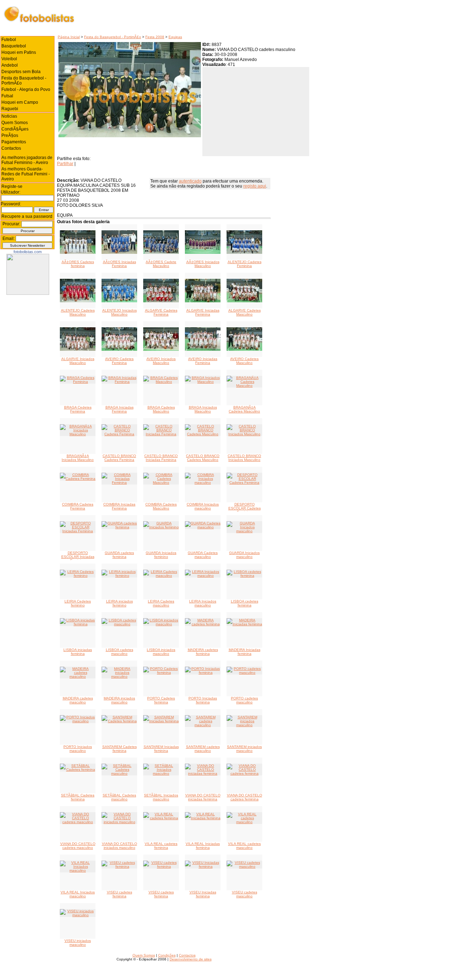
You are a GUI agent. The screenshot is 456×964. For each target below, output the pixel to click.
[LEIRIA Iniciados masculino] (203, 576)
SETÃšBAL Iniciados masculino (161, 797)
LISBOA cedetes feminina (244, 603)
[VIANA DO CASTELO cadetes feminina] (244, 773)
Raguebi (9, 108)
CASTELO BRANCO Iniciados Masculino (244, 458)
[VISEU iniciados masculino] (77, 915)
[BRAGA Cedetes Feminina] (77, 382)
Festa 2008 (154, 37)
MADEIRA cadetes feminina (203, 652)
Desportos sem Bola (21, 71)
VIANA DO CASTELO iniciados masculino (119, 846)
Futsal (7, 95)
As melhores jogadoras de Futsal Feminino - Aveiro (26, 160)
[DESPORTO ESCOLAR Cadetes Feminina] (244, 482)
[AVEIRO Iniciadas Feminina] (203, 350)
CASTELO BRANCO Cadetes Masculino (202, 458)
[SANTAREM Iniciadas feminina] (161, 721)
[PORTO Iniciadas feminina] (203, 673)
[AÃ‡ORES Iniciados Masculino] (203, 253)
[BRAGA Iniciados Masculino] (203, 382)
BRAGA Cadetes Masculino (161, 409)
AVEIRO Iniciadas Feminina (202, 361)
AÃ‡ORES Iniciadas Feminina (119, 264)
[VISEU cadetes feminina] (119, 866)
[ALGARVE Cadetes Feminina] (161, 301)
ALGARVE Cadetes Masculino (244, 312)
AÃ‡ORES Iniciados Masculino (202, 264)
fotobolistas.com (28, 252)
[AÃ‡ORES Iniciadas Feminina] (119, 253)
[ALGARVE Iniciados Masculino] (77, 350)
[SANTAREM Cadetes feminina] (119, 721)
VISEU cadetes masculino (244, 894)
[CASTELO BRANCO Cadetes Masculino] (203, 434)
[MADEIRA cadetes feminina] (203, 624)
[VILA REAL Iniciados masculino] (77, 870)
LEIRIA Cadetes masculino (161, 603)
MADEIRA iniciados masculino (119, 700)
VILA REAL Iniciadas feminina (203, 846)
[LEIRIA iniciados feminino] (119, 576)
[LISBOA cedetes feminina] (244, 576)
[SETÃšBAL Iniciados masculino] (161, 773)
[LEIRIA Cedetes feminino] (77, 576)
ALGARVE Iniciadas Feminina (202, 312)
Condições (167, 955)
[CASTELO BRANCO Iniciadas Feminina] (161, 434)
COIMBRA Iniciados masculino (203, 506)
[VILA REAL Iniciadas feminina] (203, 818)
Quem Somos (14, 122)
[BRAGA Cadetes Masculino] (161, 382)
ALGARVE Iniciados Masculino (77, 361)
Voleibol (9, 58)
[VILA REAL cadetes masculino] (244, 822)
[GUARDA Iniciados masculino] (244, 531)
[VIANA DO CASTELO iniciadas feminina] (203, 773)
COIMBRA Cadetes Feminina (77, 506)
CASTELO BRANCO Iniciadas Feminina (161, 458)
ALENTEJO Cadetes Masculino (78, 312)
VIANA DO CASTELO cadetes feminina (244, 797)
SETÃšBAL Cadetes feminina (77, 797)
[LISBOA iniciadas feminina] (77, 624)
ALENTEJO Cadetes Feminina (244, 264)
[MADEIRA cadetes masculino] (77, 676)
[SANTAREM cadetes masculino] (203, 725)
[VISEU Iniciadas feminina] (203, 866)
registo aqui (254, 186)
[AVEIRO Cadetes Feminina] (119, 350)
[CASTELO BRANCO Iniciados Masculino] (244, 434)
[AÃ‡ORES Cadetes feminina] (77, 253)
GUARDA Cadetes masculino (203, 555)
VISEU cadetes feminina (119, 894)
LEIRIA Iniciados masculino (202, 603)
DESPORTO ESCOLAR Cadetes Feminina (244, 508)
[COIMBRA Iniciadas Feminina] (119, 482)
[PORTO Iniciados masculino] (77, 721)
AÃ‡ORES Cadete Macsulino (161, 264)
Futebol (8, 39)
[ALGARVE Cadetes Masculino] (244, 301)
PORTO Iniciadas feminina (202, 700)
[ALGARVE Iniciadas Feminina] (203, 301)
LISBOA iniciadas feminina (77, 652)
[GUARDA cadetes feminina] (119, 527)
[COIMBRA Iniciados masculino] (203, 482)
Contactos (11, 148)
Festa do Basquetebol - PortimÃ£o (112, 37)
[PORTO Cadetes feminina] (161, 673)
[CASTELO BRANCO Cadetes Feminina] (119, 434)
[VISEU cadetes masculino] (244, 866)
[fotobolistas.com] (27, 293)
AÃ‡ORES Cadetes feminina (78, 264)
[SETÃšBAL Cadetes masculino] (119, 773)
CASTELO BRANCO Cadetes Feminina (119, 458)
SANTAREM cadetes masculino (203, 749)
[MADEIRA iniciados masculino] (119, 676)
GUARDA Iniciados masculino (244, 555)
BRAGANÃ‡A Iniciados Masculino (78, 458)
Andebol (9, 65)
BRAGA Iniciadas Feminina (119, 409)
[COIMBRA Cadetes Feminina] (77, 479)
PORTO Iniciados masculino (77, 749)
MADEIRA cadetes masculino (78, 700)
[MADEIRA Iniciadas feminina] (244, 624)
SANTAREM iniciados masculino (244, 749)
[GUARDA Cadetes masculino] (203, 527)
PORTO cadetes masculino (244, 700)
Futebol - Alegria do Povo (25, 89)
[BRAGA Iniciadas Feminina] (119, 382)
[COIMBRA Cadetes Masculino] (161, 482)
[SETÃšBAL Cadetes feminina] (77, 769)
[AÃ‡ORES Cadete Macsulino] (161, 253)
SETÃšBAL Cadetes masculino (119, 797)
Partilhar (65, 163)
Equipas (175, 37)
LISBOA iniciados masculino (161, 652)
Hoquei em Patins (18, 52)
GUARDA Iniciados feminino (161, 555)
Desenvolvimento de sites (191, 959)
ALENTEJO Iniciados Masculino (119, 312)
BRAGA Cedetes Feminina (78, 409)
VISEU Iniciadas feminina (203, 894)
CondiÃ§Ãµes (14, 129)
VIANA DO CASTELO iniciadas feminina (203, 797)
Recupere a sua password (26, 216)
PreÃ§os (9, 135)
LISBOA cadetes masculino (119, 652)
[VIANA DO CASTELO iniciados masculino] (119, 822)
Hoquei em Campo (19, 102)
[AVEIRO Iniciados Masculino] (161, 350)
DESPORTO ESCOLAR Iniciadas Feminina (77, 557)
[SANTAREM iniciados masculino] (244, 725)
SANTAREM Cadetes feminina (119, 749)
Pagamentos (13, 141)
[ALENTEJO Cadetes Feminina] (244, 253)
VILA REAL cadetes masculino (244, 846)
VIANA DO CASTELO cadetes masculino (77, 846)
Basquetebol (13, 45)
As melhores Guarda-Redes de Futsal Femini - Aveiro (25, 173)
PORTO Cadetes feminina (161, 700)
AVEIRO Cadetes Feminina (119, 361)
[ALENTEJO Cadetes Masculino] (77, 301)
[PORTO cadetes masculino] (244, 673)
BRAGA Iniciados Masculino (203, 409)
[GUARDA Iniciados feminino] (161, 527)
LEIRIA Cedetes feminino (77, 603)
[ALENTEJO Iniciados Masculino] (119, 301)
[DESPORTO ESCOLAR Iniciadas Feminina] (77, 531)
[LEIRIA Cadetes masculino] (161, 576)
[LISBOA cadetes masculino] (119, 624)
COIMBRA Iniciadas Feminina (119, 506)
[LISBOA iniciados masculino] (161, 624)
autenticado (190, 181)
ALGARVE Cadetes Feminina (161, 312)
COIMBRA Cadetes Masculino (161, 506)
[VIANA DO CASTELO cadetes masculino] (77, 822)
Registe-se (11, 186)
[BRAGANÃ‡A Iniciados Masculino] (77, 434)
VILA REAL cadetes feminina (161, 846)
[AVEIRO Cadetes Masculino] (244, 350)
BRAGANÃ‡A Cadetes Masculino (244, 409)
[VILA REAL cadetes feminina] (161, 818)
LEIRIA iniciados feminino (119, 603)
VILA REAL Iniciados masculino (78, 894)
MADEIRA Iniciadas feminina (244, 652)
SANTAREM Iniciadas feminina (161, 749)
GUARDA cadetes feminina (119, 555)
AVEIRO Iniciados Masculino (161, 361)
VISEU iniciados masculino (77, 943)
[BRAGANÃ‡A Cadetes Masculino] (244, 386)
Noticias (9, 116)
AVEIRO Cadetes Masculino (244, 361)
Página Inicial (69, 37)
